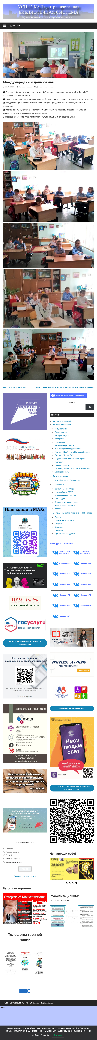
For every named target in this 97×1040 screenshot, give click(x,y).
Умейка (58, 508)
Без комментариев (14, 862)
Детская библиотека (45, 87)
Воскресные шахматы (64, 520)
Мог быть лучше (13, 859)
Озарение (59, 527)
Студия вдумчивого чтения (66, 502)
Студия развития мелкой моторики (70, 459)
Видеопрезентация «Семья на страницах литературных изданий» (64, 387)
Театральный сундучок (65, 505)
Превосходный (12, 852)
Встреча (58, 524)
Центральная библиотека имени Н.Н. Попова (72, 513)
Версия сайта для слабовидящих (70, 395)
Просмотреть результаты (25, 876)
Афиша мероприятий (62, 421)
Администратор (25, 87)
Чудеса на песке (62, 465)
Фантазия (59, 462)
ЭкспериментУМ (62, 472)
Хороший (9, 849)
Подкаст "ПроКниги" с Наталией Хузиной (72, 452)
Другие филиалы (60, 476)
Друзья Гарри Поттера (64, 489)
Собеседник (60, 499)
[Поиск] (90, 407)
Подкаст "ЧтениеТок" (64, 455)
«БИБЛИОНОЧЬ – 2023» (15, 387)
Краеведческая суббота (65, 495)
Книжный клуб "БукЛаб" (65, 445)
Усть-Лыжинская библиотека (67, 480)
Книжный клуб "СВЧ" (64, 492)
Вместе (58, 517)
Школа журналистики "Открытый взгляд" (73, 468)
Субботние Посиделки (65, 534)
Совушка (59, 530)
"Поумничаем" (61, 429)
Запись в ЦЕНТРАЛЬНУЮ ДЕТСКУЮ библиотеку (25, 643)
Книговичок (60, 442)
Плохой (9, 855)
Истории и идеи (61, 435)
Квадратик (59, 439)
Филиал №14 (58, 484)
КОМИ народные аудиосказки (68, 449)
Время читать (61, 432)
